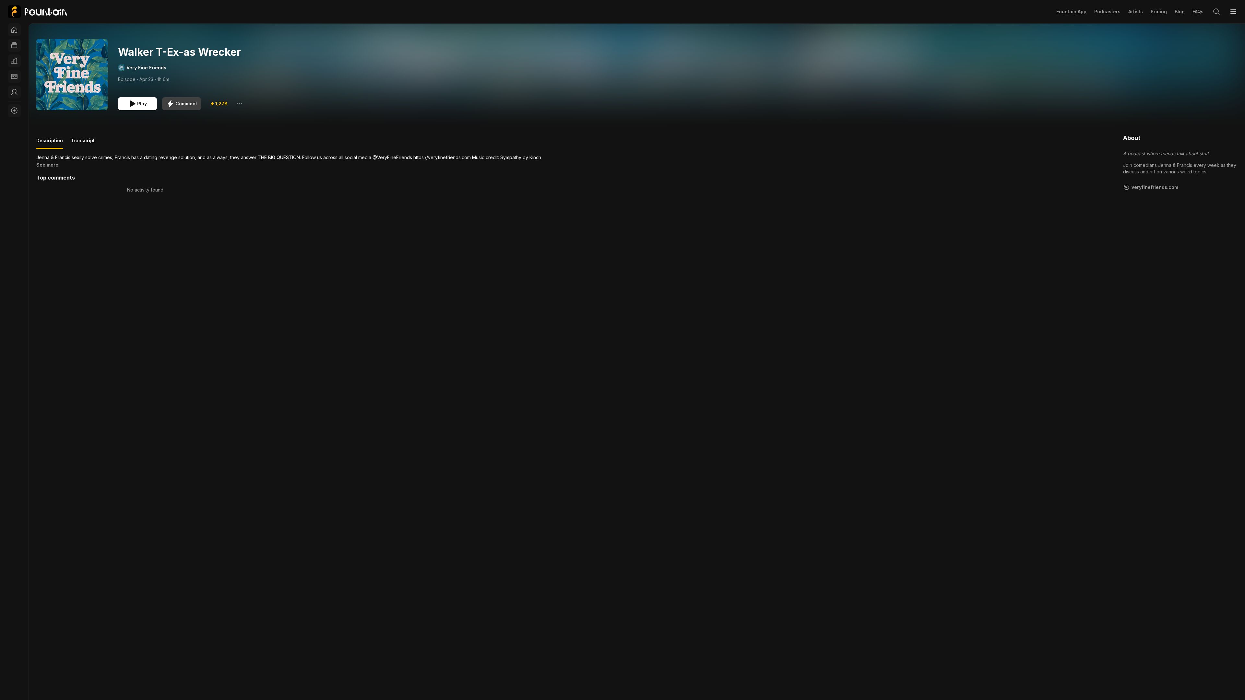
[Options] (239, 103)
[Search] (1216, 11)
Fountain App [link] (1071, 11)
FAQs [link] (1198, 11)
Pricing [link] (1159, 11)
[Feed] (14, 45)
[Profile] (14, 92)
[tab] (49, 143)
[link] (37, 11)
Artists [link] (1135, 11)
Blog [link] (1180, 11)
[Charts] (14, 60)
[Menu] (1233, 12)
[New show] (14, 110)
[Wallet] (14, 76)
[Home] (14, 29)
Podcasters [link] (1107, 11)
